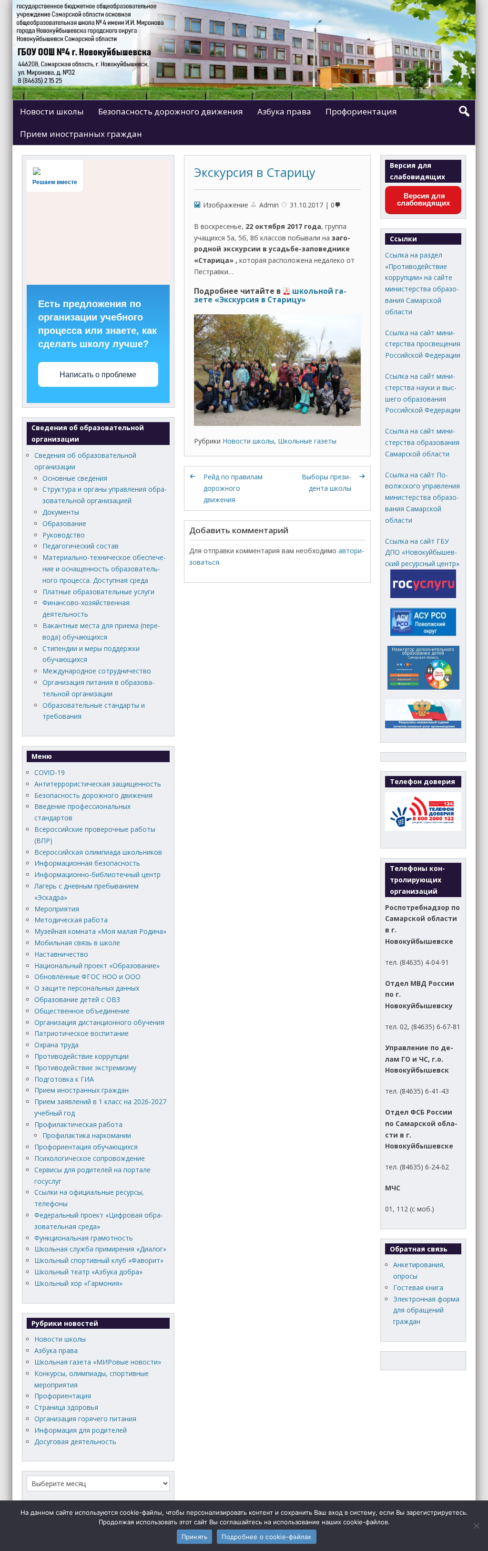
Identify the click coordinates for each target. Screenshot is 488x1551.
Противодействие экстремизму (85, 1067)
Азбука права (284, 111)
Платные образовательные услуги (98, 591)
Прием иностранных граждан (81, 133)
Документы (60, 512)
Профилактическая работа (78, 1124)
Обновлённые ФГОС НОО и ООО (87, 976)
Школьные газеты (307, 440)
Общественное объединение (82, 1010)
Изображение (225, 204)
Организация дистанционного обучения (99, 1022)
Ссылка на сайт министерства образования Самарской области (422, 442)
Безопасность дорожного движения (170, 111)
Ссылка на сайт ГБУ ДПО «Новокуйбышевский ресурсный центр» (422, 553)
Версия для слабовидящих (423, 199)
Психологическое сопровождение (89, 1158)
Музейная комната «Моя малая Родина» (100, 931)
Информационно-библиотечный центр (97, 874)
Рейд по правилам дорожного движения (233, 488)
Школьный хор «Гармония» (78, 1283)
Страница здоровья (66, 1407)
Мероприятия (56, 908)
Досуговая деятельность (75, 1441)
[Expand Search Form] (464, 111)
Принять (195, 1537)
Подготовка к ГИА (64, 1079)
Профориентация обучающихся (86, 1146)
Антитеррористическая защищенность (97, 783)
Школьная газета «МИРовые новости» (97, 1361)
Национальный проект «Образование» (97, 965)
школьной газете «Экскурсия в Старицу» (270, 295)
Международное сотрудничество (96, 670)
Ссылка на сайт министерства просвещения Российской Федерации (422, 344)
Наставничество (61, 954)
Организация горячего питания (85, 1418)
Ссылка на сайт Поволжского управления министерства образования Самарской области (422, 497)
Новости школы (52, 111)
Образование (64, 523)
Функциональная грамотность (83, 1237)
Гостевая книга (418, 1287)
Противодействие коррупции (81, 1056)
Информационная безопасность (87, 863)
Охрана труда (56, 1044)
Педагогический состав (80, 545)
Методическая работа (71, 919)
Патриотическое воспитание (81, 1033)
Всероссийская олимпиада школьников (98, 852)
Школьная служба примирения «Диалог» (100, 1248)
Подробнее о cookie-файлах (266, 1537)
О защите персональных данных (86, 988)
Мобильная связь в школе (77, 942)
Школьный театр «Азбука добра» (88, 1271)
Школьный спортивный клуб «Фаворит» (98, 1260)
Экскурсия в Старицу (254, 172)
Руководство (63, 534)
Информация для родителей (80, 1430)
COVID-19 (49, 772)
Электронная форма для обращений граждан (426, 1310)
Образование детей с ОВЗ (77, 999)
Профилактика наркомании (86, 1135)
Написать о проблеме (98, 375)
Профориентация (361, 111)
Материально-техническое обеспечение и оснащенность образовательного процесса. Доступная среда (104, 569)
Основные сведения (74, 478)
